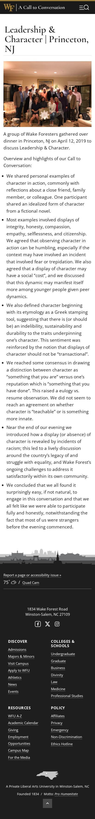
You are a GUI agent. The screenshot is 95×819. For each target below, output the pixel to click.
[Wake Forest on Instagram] (57, 625)
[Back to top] (47, 803)
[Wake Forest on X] (47, 625)
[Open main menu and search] (84, 7)
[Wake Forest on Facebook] (38, 625)
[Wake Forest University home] (9, 7)
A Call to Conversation (41, 7)
